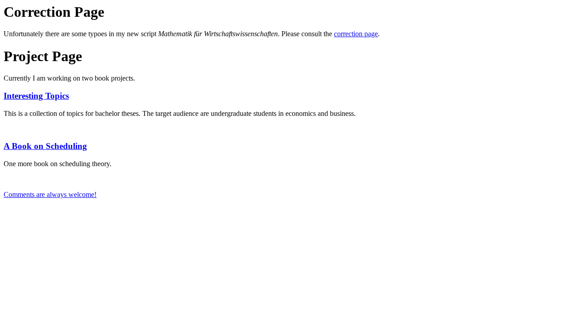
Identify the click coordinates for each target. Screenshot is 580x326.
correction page (356, 34)
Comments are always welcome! (50, 194)
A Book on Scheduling (45, 146)
